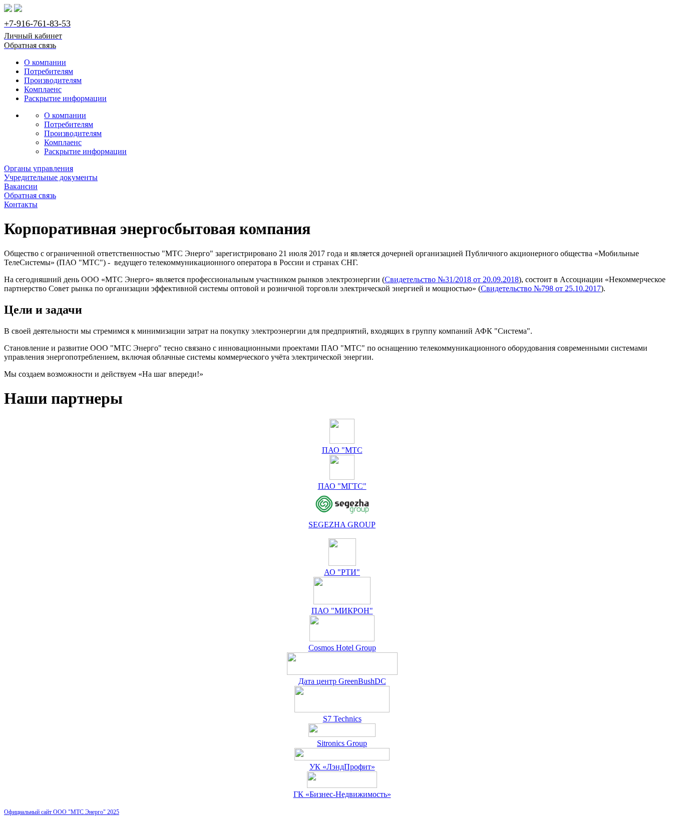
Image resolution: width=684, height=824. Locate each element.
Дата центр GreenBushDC (342, 681)
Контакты (21, 204)
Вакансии (21, 186)
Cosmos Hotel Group (342, 647)
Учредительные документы (51, 177)
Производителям (53, 80)
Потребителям (48, 71)
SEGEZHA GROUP (342, 524)
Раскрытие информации (65, 98)
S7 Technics (342, 718)
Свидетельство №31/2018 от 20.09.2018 (452, 279)
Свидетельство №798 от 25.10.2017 (541, 288)
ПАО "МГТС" (342, 486)
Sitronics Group (342, 743)
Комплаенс (43, 89)
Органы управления (38, 168)
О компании (45, 62)
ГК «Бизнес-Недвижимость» (342, 794)
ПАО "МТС (342, 450)
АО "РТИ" (342, 572)
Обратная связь (30, 195)
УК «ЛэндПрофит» (342, 766)
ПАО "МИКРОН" (342, 610)
